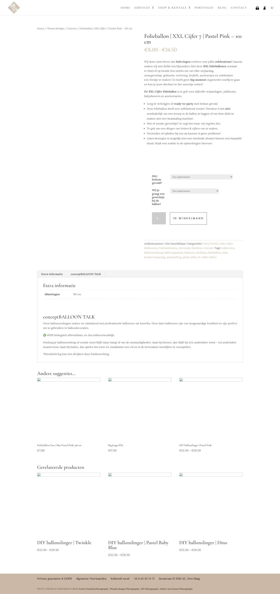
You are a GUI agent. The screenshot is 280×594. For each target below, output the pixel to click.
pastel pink (189, 257)
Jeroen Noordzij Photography (93, 589)
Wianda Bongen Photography (124, 589)
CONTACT (239, 7)
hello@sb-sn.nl (120, 578)
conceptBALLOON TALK (86, 274)
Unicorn (72, 28)
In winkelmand (188, 218)
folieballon (214, 252)
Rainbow (196, 248)
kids (224, 252)
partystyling (174, 257)
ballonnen (228, 248)
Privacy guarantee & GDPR (54, 578)
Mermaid (184, 248)
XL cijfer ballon (207, 257)
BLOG (222, 7)
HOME (125, 7)
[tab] (52, 274)
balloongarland (173, 252)
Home (40, 28)
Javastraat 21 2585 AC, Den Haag (179, 578)
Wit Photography (149, 589)
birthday (201, 252)
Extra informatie (52, 274)
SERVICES (142, 7)
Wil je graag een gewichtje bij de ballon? (158, 197)
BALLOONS (210, 243)
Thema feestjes (55, 28)
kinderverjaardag (154, 257)
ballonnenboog (153, 252)
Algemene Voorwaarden (91, 578)
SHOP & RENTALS (172, 7)
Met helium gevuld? (157, 179)
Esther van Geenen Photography (176, 589)
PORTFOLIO (204, 7)
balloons (189, 252)
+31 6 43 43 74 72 (144, 578)
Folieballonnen (167, 248)
